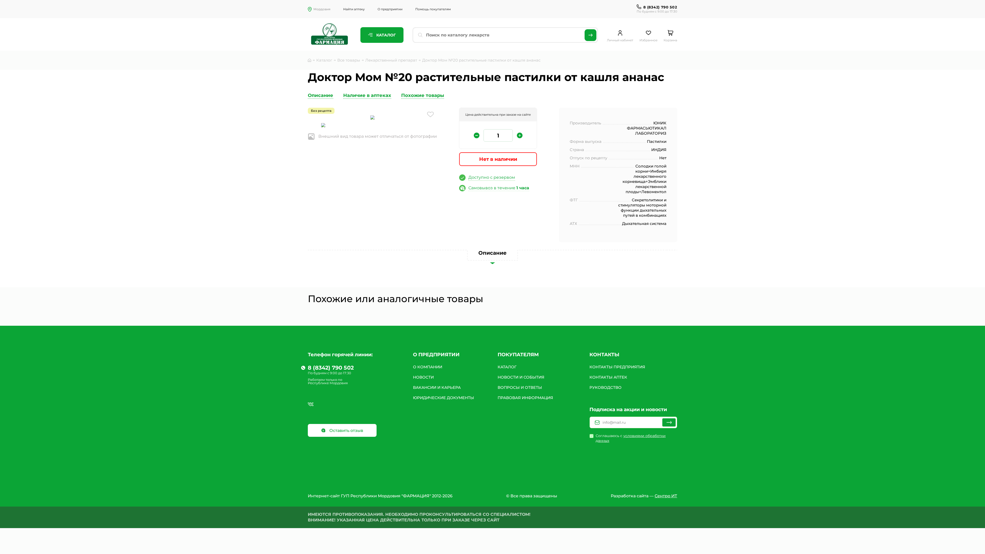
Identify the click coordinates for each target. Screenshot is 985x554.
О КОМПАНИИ (427, 366)
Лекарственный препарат (391, 60)
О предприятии (390, 9)
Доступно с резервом (491, 177)
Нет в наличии (498, 159)
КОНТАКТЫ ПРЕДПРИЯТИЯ (617, 366)
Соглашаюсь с (631, 438)
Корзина (670, 40)
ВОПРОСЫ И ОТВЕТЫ (520, 387)
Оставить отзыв (345, 430)
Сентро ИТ (666, 495)
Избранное (648, 40)
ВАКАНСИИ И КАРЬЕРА (437, 387)
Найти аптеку (354, 9)
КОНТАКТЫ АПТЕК (608, 377)
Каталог (385, 35)
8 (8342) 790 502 (660, 7)
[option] (372, 118)
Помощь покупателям (433, 9)
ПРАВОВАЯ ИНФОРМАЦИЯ (525, 397)
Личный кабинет (620, 40)
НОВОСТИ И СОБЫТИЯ (521, 377)
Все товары (348, 60)
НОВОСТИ (423, 377)
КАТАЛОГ (507, 366)
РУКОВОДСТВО (605, 387)
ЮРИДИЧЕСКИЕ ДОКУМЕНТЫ (443, 397)
